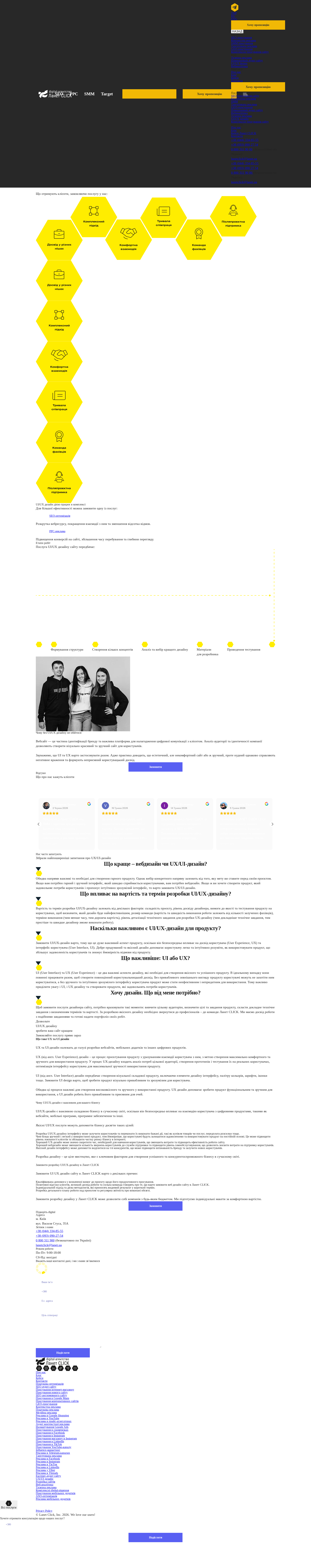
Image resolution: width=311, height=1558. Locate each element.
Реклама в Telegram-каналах (53, 1452)
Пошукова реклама (47, 1409)
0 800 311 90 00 (241, 149)
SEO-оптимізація (59, 515)
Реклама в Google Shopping (52, 1415)
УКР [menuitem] (234, 13)
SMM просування (242, 43)
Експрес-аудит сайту (48, 1475)
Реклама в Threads (47, 1473)
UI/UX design (239, 63)
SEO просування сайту (245, 95)
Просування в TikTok (49, 1444)
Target (107, 94)
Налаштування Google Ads (52, 1426)
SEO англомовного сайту (51, 1395)
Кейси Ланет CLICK (243, 133)
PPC (74, 94)
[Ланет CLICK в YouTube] (75, 1368)
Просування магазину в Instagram (56, 1438)
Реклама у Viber (45, 1470)
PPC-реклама (57, 531)
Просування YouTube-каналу (53, 1447)
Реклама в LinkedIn (47, 1467)
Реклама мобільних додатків (53, 1498)
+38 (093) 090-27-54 (49, 1235)
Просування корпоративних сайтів (57, 1401)
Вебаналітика (239, 66)
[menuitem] (234, 13)
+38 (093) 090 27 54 (244, 144)
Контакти (237, 80)
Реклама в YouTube (47, 1418)
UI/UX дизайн (240, 118)
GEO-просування (242, 49)
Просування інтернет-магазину (55, 1389)
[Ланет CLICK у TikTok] (61, 1368)
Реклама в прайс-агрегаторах (53, 1421)
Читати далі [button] (73, 844)
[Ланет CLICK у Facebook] (39, 1368)
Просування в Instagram (50, 1435)
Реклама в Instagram (48, 1461)
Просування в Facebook (50, 1432)
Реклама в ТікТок (46, 1464)
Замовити (155, 766)
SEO (59, 94)
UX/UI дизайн (44, 1478)
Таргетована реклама (244, 46)
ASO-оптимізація (46, 1496)
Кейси (235, 77)
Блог (234, 74)
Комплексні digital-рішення (52, 1490)
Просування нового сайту (52, 1392)
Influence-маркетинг (48, 1450)
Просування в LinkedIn (50, 1441)
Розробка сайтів (45, 1481)
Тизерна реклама (241, 57)
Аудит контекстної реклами (53, 1424)
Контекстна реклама (243, 40)
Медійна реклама (46, 1412)
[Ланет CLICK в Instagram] (46, 1368)
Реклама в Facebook (48, 1458)
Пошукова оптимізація (50, 1383)
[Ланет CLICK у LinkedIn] (53, 1368)
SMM (89, 94)
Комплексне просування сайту (250, 51)
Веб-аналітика (44, 1484)
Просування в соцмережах (52, 1429)
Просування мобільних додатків (55, 1493)
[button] (272, 824)
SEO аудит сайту (46, 1386)
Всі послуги (8, 1507)
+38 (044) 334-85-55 (244, 140)
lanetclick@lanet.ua (244, 158)
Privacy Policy (44, 1510)
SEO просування (241, 37)
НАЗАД (237, 31)
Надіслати (155, 1537)
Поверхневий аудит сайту (247, 60)
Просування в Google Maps (52, 1398)
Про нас (236, 72)
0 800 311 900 (45, 1240)
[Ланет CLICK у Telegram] (68, 1368)
